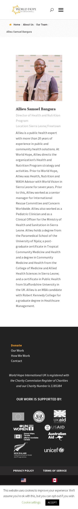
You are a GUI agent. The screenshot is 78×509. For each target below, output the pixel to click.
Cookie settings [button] (31, 502)
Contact (16, 361)
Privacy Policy (23, 470)
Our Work (17, 350)
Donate (16, 345)
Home (17, 24)
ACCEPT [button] (52, 502)
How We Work (20, 356)
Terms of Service (55, 470)
